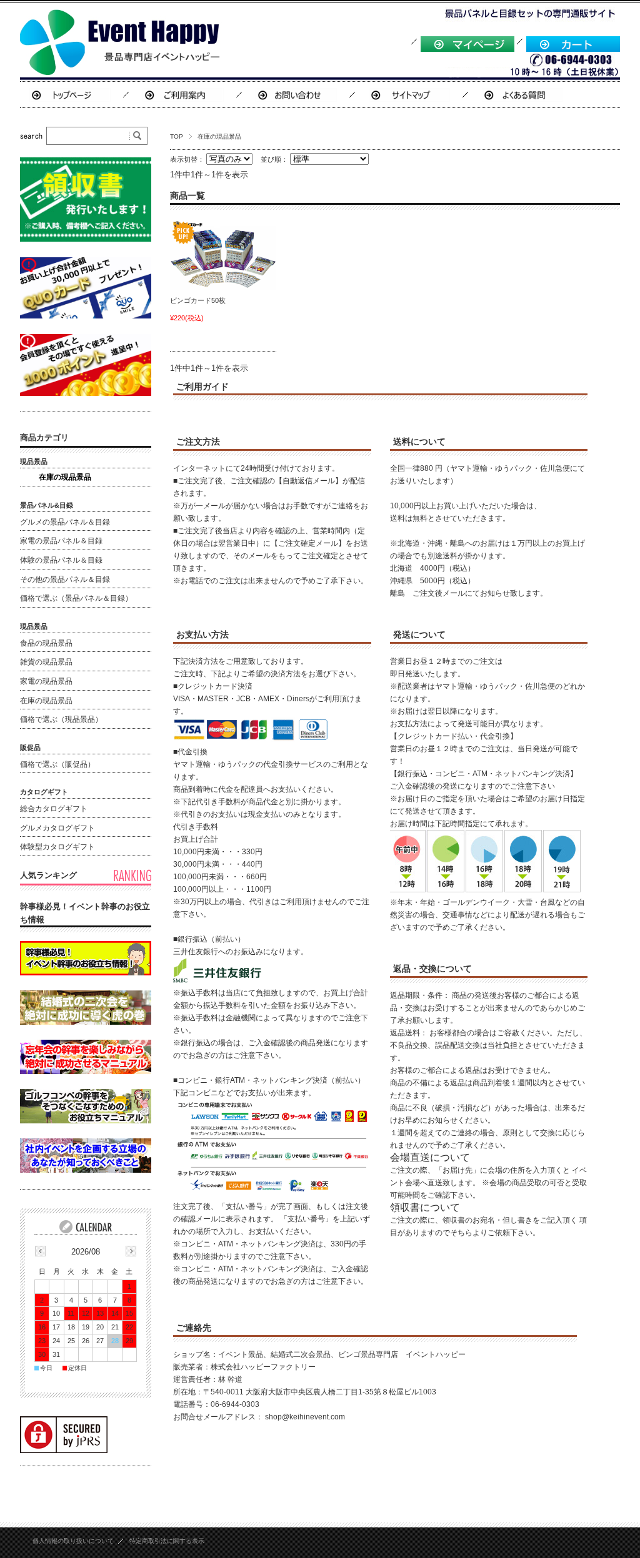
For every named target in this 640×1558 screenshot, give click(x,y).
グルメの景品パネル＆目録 (65, 522)
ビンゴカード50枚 (198, 300)
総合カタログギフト (54, 808)
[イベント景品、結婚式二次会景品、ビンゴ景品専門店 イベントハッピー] (122, 71)
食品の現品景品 (46, 643)
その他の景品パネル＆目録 (65, 579)
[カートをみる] (573, 49)
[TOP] (70, 95)
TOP (176, 136)
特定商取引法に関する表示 (166, 1540)
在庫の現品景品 (65, 477)
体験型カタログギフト (57, 846)
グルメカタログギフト (57, 828)
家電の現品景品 (46, 681)
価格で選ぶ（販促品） (57, 764)
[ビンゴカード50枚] (223, 254)
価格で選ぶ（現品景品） (61, 719)
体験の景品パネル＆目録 (61, 560)
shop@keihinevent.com (305, 1417)
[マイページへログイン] (467, 49)
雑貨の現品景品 (46, 662)
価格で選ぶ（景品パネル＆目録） (76, 598)
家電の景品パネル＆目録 (61, 540)
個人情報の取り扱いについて (73, 1540)
